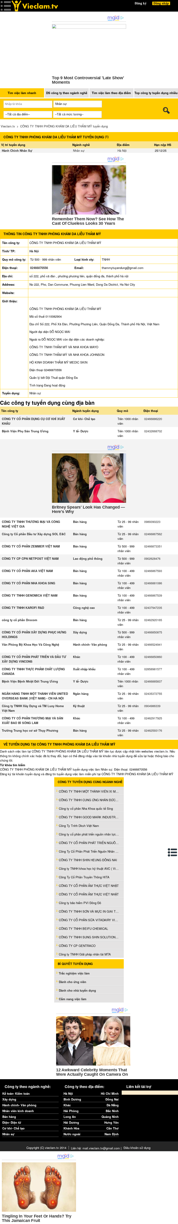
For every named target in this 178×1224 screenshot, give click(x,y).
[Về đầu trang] (173, 1219)
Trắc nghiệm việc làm (75, 973)
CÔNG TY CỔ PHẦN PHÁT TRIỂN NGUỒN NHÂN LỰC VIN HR (89, 843)
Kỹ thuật (79, 706)
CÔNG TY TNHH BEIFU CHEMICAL (83, 928)
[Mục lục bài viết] (173, 852)
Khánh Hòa (71, 1128)
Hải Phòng (71, 1111)
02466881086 (153, 583)
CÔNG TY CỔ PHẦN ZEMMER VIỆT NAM (31, 546)
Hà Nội (122, 150)
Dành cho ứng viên (72, 982)
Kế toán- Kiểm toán (16, 1093)
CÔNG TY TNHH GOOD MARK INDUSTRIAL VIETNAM (89, 817)
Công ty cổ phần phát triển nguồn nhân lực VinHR (89, 834)
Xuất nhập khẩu (84, 669)
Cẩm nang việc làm (72, 999)
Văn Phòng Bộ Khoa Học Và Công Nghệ (30, 644)
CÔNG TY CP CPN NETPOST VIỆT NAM (30, 558)
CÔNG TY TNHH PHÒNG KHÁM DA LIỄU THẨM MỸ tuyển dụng (64, 126)
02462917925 (153, 718)
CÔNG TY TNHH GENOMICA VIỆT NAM (29, 595)
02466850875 (153, 632)
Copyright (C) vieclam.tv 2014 (46, 1147)
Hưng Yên (111, 1122)
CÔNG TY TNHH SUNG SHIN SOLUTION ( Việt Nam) (89, 937)
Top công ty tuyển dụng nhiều (156, 93)
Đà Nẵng (113, 1105)
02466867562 (153, 534)
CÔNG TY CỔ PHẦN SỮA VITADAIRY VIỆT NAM (89, 920)
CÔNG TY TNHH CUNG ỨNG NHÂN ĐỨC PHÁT (89, 800)
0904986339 (152, 706)
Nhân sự (78, 150)
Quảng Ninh (110, 1116)
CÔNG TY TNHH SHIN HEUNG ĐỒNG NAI (88, 860)
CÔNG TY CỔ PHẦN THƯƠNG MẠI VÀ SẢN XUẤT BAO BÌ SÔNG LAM (32, 720)
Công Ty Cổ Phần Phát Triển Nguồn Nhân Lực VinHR (89, 851)
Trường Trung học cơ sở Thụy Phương (30, 730)
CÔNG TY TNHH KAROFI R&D (23, 607)
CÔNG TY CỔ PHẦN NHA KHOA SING (28, 583)
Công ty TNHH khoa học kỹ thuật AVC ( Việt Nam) (89, 868)
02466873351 (153, 546)
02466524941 (153, 644)
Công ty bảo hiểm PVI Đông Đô (80, 903)
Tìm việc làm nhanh (22, 93)
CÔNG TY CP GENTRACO (77, 945)
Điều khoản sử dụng (137, 1147)
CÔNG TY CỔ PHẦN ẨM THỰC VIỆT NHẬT (89, 885)
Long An (70, 1116)
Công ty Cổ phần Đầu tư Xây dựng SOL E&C (34, 534)
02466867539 (153, 595)
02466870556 (39, 268)
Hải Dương (71, 1122)
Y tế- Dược (80, 431)
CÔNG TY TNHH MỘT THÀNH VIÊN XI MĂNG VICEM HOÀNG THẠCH (89, 791)
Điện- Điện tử (11, 1122)
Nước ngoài (72, 1134)
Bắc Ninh (112, 1111)
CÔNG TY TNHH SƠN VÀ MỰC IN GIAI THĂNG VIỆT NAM (89, 911)
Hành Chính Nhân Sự (17, 150)
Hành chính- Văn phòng (90, 644)
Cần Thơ (112, 1128)
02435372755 (153, 693)
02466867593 (153, 571)
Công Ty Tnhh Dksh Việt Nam (79, 825)
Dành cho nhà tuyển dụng (77, 990)
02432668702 (153, 431)
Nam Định (112, 1134)
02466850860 (153, 657)
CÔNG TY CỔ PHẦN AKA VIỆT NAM (27, 571)
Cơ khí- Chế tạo (84, 419)
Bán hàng (80, 521)
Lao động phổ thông (87, 558)
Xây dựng (80, 632)
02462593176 (153, 730)
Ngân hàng (81, 693)
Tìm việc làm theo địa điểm (111, 93)
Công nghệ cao (84, 607)
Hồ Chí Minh (110, 1093)
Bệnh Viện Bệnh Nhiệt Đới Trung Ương (30, 681)
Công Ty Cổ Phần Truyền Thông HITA (84, 877)
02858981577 (153, 669)
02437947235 (153, 607)
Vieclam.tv (8, 126)
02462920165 (153, 620)
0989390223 (152, 521)
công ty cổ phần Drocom (19, 620)
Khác (76, 657)
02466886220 (153, 419)
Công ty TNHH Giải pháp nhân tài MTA (85, 954)
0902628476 (152, 558)
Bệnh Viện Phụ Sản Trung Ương (25, 431)
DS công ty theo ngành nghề (66, 93)
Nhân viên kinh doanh (18, 1111)
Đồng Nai (112, 1099)
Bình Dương (72, 1099)
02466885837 (153, 681)
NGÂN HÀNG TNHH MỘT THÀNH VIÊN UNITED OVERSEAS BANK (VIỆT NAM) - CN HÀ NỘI (35, 695)
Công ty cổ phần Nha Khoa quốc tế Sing (86, 808)
